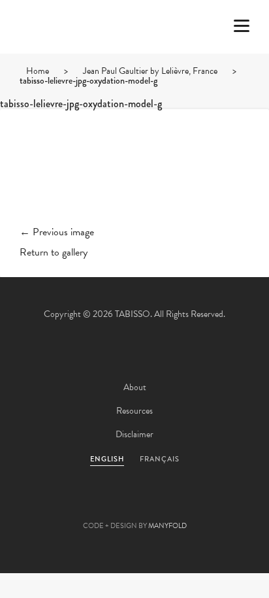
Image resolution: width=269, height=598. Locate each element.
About (134, 387)
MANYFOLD (167, 525)
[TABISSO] (62, 65)
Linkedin (169, 505)
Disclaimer (134, 434)
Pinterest (134, 505)
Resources (134, 411)
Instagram (205, 505)
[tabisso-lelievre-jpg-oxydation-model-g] (134, 178)
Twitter (64, 505)
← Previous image (57, 232)
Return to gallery (53, 252)
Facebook (99, 505)
